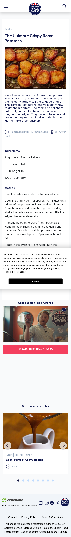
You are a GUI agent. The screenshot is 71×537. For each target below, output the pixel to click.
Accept (35, 281)
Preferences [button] (18, 272)
